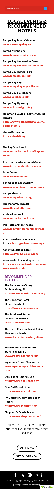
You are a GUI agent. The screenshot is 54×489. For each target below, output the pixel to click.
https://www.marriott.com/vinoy (25, 293)
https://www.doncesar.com (21, 308)
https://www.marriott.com (21, 405)
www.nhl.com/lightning (17, 107)
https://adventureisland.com (20, 254)
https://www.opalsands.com (22, 380)
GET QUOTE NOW (27, 456)
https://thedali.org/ (15, 136)
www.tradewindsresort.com (22, 355)
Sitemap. (36, 484)
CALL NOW (27, 448)
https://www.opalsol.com (20, 391)
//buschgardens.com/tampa (27, 243)
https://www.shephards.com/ (23, 416)
